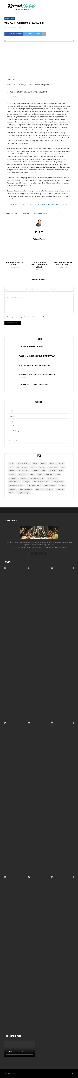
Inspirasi (12, 416)
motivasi (11, 474)
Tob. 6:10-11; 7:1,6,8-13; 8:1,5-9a (29, 204)
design (43, 463)
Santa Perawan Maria (26, 489)
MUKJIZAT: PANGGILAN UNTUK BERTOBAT (34, 365)
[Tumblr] (72, 213)
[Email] (68, 213)
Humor (33, 467)
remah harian (11, 213)
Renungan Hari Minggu (34, 485)
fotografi (60, 463)
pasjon (39, 231)
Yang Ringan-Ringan (23, 493)
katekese (12, 471)
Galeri (11, 411)
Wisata (11, 493)
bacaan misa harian (23, 463)
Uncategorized (14, 441)
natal (31, 474)
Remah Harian (9, 18)
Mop (60, 471)
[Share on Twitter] (61, 213)
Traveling (50, 489)
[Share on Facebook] (58, 213)
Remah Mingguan (15, 431)
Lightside (35, 471)
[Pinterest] (65, 213)
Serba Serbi (13, 436)
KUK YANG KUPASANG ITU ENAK (31, 346)
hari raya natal (21, 467)
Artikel (11, 463)
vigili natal (60, 489)
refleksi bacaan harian (36, 478)
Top (72, 1073)
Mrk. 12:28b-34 (61, 204)
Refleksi (23, 478)
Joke (63, 467)
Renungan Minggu (50, 485)
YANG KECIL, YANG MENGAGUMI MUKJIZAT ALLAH (39, 265)
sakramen (12, 489)
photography (13, 478)
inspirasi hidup (53, 467)
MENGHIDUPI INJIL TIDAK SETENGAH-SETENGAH (37, 375)
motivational (22, 474)
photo (58, 474)
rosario (62, 485)
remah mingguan (14, 482)
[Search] (72, 5)
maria (43, 471)
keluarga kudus (23, 471)
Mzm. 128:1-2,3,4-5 (49, 204)
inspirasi (41, 467)
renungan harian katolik (16, 485)
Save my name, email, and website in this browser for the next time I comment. (33, 317)
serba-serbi (39, 489)
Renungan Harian (41, 213)
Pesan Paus (48, 474)
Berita (35, 463)
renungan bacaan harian (41, 482)
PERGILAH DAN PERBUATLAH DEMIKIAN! (34, 384)
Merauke (52, 471)
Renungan (25, 213)
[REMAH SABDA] (22, 5)
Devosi (52, 463)
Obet (11, 421)
